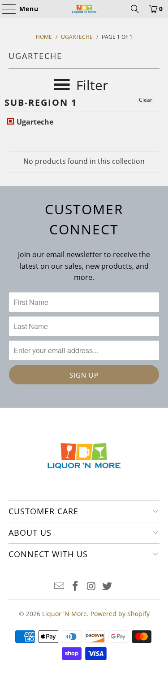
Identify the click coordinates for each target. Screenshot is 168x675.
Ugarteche (34, 122)
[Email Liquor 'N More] (59, 586)
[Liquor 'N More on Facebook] (75, 586)
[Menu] (5, 9)
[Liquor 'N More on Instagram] (92, 586)
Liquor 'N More (64, 613)
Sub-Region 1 (40, 102)
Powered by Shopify (120, 613)
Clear (145, 100)
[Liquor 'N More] (84, 9)
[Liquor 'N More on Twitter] (107, 586)
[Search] (134, 9)
